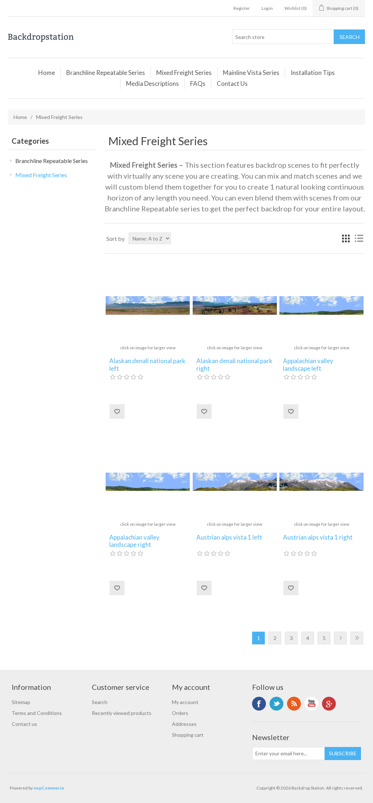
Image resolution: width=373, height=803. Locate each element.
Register (241, 8)
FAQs (197, 83)
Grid (345, 238)
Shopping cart (188, 735)
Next (340, 638)
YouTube (311, 704)
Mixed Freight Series (184, 72)
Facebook (259, 704)
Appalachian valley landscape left (308, 364)
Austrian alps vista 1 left (229, 537)
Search (99, 702)
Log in (267, 8)
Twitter (276, 704)
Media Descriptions (152, 83)
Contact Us (232, 83)
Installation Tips (313, 72)
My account (185, 702)
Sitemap (21, 702)
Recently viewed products (122, 713)
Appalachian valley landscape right (134, 541)
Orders (180, 713)
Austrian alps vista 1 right (318, 537)
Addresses (184, 724)
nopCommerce (49, 788)
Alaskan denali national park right (234, 364)
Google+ (329, 704)
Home (46, 72)
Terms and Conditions (37, 713)
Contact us (24, 724)
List (358, 238)
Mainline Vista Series (251, 72)
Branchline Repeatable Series (105, 72)
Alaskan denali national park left (147, 364)
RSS (294, 704)
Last (356, 638)
